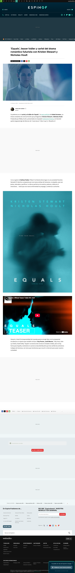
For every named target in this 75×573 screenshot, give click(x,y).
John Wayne (58, 39)
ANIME (26, 15)
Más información (37, 571)
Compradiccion (56, 549)
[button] (20, 108)
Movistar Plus (6, 515)
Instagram (62, 15)
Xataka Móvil (5, 547)
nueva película (45, 114)
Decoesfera (55, 547)
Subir (67, 538)
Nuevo (69, 9)
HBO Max (29, 518)
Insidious (40, 39)
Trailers (18, 411)
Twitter (72, 15)
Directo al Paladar (37, 545)
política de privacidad (55, 517)
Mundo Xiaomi (6, 553)
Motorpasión (45, 545)
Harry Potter (16, 39)
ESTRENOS (13, 15)
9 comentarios (16, 61)
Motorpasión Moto (47, 547)
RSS (56, 525)
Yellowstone (46, 39)
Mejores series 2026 (20, 503)
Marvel (22, 39)
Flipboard (67, 15)
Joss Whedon (33, 39)
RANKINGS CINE (33, 15)
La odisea (17, 518)
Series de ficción (7, 513)
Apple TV (5, 518)
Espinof (37, 7)
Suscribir (62, 514)
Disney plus (29, 513)
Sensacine (25, 545)
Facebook (64, 15)
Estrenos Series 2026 (48, 503)
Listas (28, 515)
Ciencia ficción (37, 411)
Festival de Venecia (48, 119)
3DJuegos (15, 545)
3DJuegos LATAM (16, 562)
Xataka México (6, 562)
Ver (38, 450)
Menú (5, 9)
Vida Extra (15, 547)
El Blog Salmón (66, 545)
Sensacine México (26, 562)
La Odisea (27, 39)
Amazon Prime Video (19, 513)
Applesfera (5, 549)
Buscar (69, 533)
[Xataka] (1, 1)
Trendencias (55, 545)
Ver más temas (7, 526)
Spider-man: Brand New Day (19, 521)
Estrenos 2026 (39, 503)
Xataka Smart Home (7, 551)
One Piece (65, 39)
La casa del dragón (7, 521)
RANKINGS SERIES (43, 15)
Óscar (52, 39)
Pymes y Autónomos (65, 548)
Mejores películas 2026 (30, 503)
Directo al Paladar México (37, 563)
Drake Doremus (46, 411)
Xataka (4, 545)
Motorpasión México (47, 562)
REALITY (20, 15)
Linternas (29, 521)
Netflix (16, 515)
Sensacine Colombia (27, 564)
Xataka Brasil (5, 564)
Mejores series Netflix (59, 503)
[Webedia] (7, 538)
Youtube (69, 15)
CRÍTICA (7, 15)
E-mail (29, 61)
